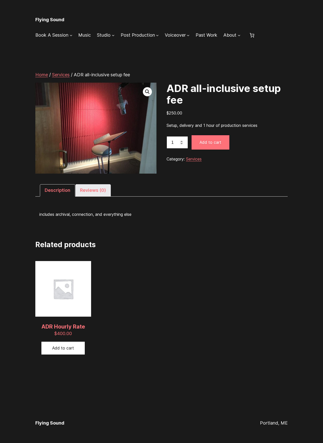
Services (61, 74)
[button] (147, 91)
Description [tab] (57, 190)
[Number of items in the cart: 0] (252, 35)
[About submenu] (239, 35)
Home (41, 74)
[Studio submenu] (113, 35)
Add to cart (210, 142)
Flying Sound (49, 19)
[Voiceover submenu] (188, 35)
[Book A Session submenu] (71, 35)
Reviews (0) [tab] (93, 190)
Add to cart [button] (63, 348)
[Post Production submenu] (157, 35)
